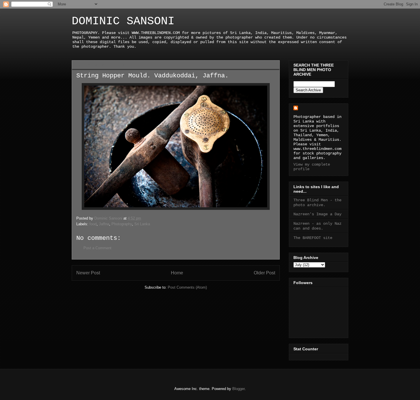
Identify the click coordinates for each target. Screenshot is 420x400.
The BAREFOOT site (312, 238)
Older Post (264, 272)
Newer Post (88, 272)
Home (177, 272)
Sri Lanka (142, 224)
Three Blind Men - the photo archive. (317, 202)
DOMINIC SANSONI (123, 21)
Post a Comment (97, 248)
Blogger (238, 389)
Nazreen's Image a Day (317, 214)
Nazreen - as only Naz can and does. (317, 226)
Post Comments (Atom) (187, 287)
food (93, 224)
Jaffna (104, 224)
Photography (121, 224)
